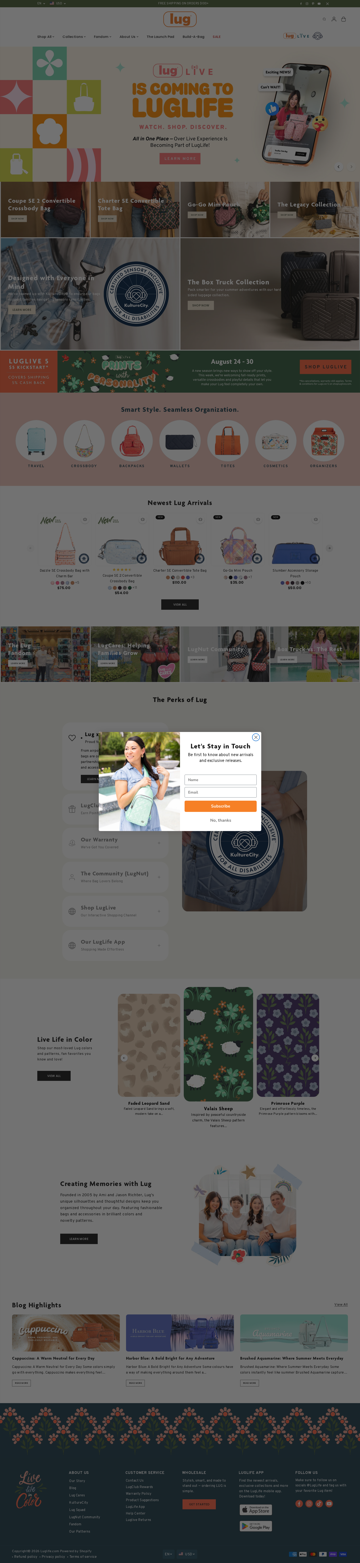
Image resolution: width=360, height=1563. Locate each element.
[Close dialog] (256, 737)
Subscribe (220, 806)
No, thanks (220, 820)
